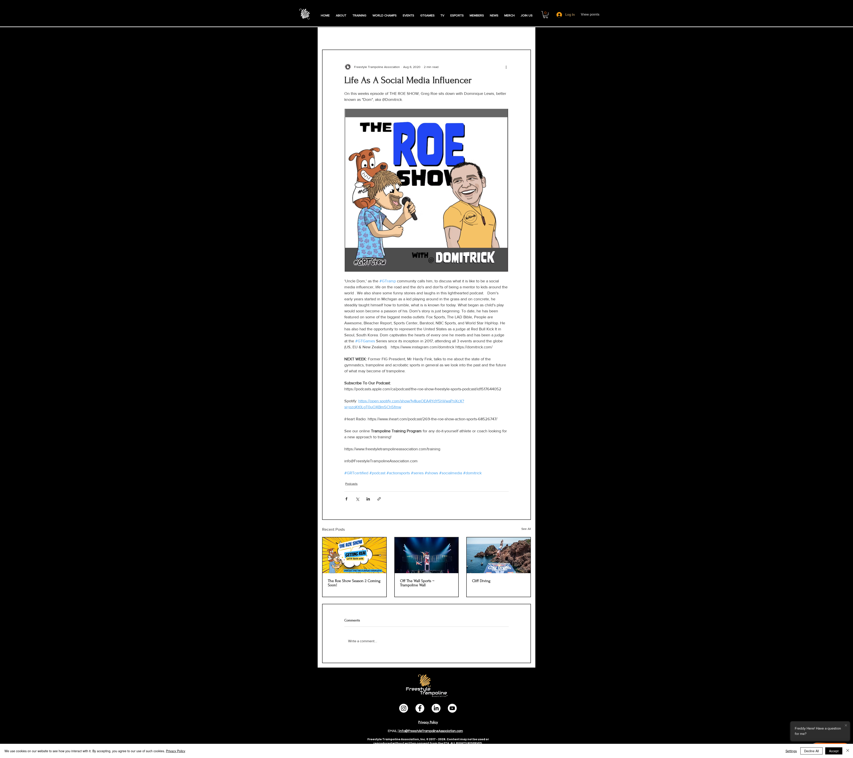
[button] (545, 14)
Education (378, 36)
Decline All (811, 751)
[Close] (847, 750)
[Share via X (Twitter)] (357, 499)
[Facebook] (419, 708)
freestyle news (447, 36)
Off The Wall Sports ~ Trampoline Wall (417, 583)
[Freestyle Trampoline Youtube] (452, 708)
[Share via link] (379, 499)
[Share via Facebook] (346, 499)
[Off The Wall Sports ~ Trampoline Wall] (426, 555)
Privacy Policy (175, 751)
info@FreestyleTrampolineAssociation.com (431, 731)
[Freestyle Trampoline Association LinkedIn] (436, 708)
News (401, 36)
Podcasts (353, 36)
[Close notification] (846, 726)
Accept (834, 751)
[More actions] (506, 67)
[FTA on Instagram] (403, 708)
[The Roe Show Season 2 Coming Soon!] (354, 555)
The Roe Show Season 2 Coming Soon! (354, 583)
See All (526, 529)
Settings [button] (791, 751)
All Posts (329, 36)
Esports (475, 36)
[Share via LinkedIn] (368, 499)
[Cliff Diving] (498, 555)
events (420, 36)
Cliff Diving (481, 581)
